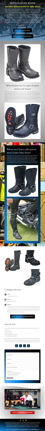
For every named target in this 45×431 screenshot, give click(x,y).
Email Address (10, 355)
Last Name (9, 363)
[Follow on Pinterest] (28, 345)
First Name (9, 359)
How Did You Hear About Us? (12, 367)
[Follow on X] (24, 345)
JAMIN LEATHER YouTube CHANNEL (22, 412)
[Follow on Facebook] (20, 345)
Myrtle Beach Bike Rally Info (13, 374)
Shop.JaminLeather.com (25, 429)
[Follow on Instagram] (16, 345)
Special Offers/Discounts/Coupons (14, 372)
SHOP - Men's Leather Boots (22, 30)
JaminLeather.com (16, 429)
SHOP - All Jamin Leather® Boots (22, 36)
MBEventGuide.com (35, 429)
